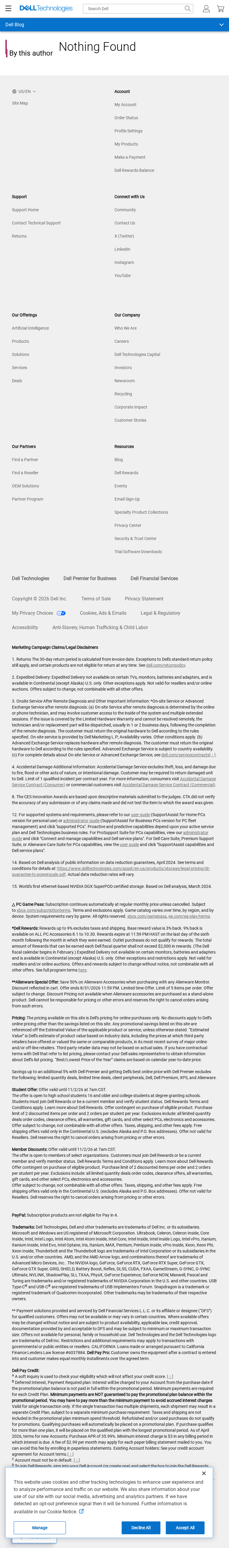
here (82, 970)
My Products (126, 144)
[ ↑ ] (212, 754)
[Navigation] (8, 8)
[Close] (204, 1473)
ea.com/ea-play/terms (189, 916)
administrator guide (81, 820)
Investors (123, 367)
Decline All (141, 1527)
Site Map (20, 103)
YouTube (122, 275)
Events (120, 486)
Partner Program (27, 499)
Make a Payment (130, 157)
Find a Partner (25, 459)
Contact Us (124, 223)
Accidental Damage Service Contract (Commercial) (168, 784)
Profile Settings (128, 131)
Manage (40, 1527)
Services (19, 367)
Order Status (126, 117)
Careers (121, 341)
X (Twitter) (124, 236)
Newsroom (124, 380)
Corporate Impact (130, 407)
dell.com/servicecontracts (185, 754)
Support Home (25, 209)
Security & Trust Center (135, 538)
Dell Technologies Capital (137, 354)
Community (125, 209)
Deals (17, 380)
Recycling (123, 393)
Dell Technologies (30, 578)
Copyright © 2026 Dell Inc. (39, 599)
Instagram (124, 262)
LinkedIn (122, 249)
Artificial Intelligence (30, 328)
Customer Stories (130, 420)
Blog (118, 459)
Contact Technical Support (36, 223)
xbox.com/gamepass (147, 916)
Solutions (20, 354)
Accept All (185, 1527)
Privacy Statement (144, 599)
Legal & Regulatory (160, 613)
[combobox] (138, 8)
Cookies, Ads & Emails (103, 613)
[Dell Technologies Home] (46, 8)
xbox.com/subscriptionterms (43, 910)
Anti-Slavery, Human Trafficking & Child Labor (100, 627)
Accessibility (25, 627)
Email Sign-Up (127, 499)
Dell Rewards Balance (134, 170)
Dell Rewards (126, 472)
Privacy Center (127, 525)
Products (20, 341)
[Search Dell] (187, 8)
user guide (140, 814)
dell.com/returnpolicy (165, 665)
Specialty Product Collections (141, 512)
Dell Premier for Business (90, 578)
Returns (19, 236)
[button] (206, 8)
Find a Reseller (25, 472)
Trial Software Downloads (138, 551)
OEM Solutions (25, 486)
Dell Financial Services (154, 578)
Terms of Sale (96, 599)
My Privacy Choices (33, 613)
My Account (125, 104)
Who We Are (125, 328)
